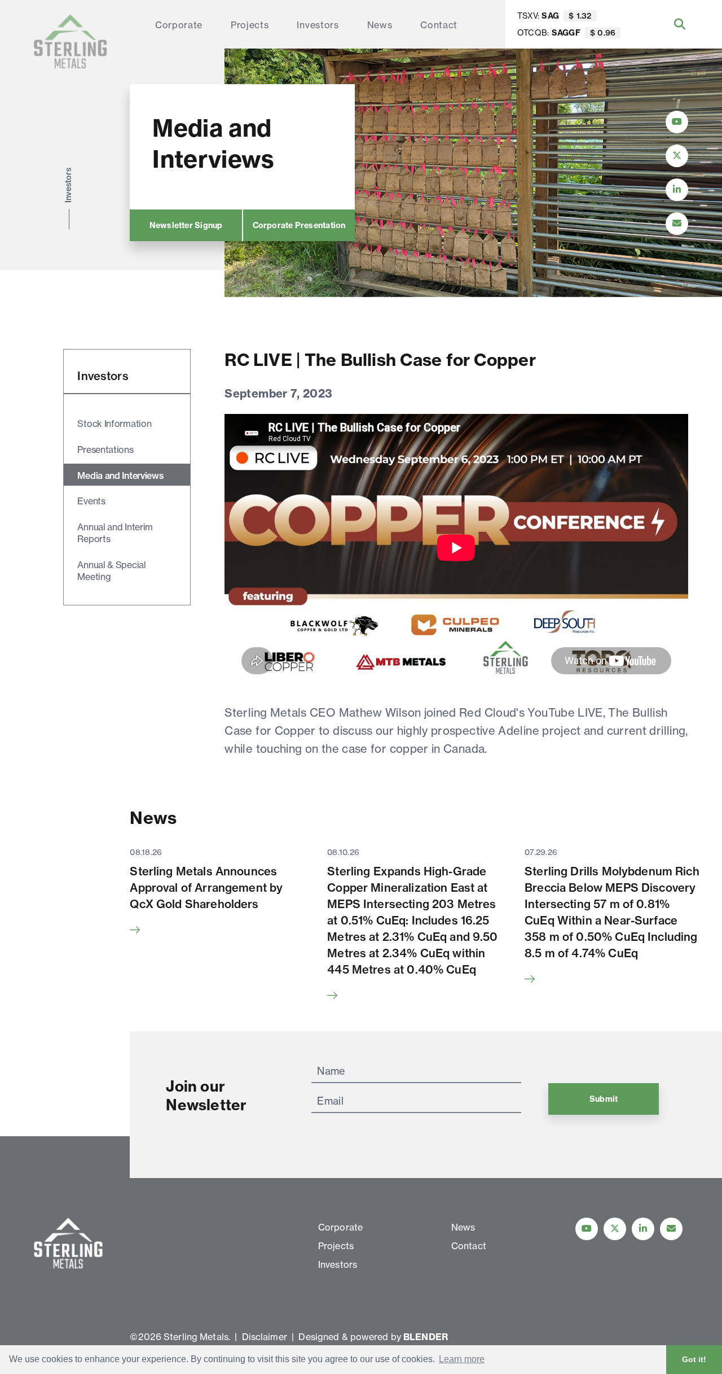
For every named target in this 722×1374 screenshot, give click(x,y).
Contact (438, 24)
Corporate (178, 24)
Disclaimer (264, 1336)
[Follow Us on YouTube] (677, 122)
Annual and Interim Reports (115, 532)
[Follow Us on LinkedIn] (677, 189)
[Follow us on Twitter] (615, 1229)
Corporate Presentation (299, 225)
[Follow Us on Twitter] (677, 156)
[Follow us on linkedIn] (643, 1229)
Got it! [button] (694, 1359)
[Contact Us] (677, 223)
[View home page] (70, 41)
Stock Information (114, 423)
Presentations (105, 449)
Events (91, 501)
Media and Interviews (120, 475)
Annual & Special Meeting (111, 570)
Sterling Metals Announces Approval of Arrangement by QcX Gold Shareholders (206, 887)
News (380, 24)
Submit (603, 1099)
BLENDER (425, 1336)
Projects (250, 24)
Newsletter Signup (186, 225)
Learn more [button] (462, 1359)
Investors (317, 24)
